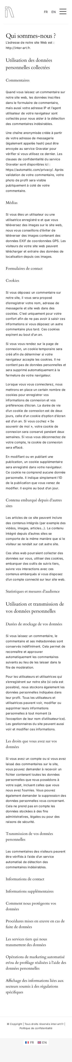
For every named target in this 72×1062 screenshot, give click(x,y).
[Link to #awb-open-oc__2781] (63, 11)
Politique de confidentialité (36, 1028)
